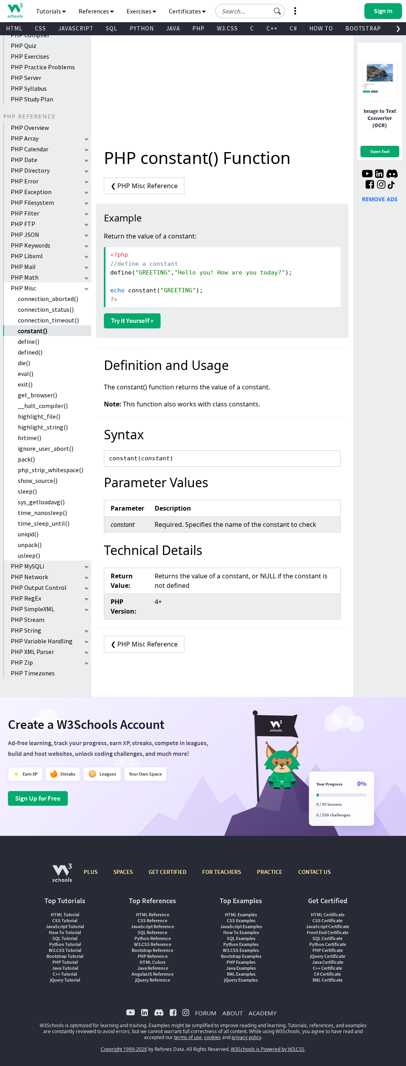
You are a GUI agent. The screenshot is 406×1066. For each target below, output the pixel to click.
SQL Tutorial (64, 938)
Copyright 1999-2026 (124, 1049)
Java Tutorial (65, 968)
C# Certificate (327, 974)
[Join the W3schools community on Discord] (392, 174)
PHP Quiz (23, 46)
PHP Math (24, 277)
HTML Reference (152, 914)
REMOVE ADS (380, 199)
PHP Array (24, 138)
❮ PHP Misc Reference (144, 185)
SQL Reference (152, 932)
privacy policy (246, 1037)
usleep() (29, 555)
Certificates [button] (185, 11)
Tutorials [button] (49, 11)
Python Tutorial (65, 944)
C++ (272, 28)
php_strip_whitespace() (50, 470)
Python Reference (152, 938)
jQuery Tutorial (65, 980)
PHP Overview (30, 128)
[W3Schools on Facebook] (370, 185)
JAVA (173, 28)
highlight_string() (43, 427)
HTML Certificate (328, 914)
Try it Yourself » (132, 320)
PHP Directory (30, 170)
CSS (40, 28)
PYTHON (142, 28)
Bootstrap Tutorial (64, 956)
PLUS (91, 871)
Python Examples (241, 944)
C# (293, 28)
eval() (25, 374)
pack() (26, 459)
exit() (25, 384)
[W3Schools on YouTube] (367, 174)
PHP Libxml (27, 256)
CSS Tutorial (64, 920)
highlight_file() (39, 416)
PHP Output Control (39, 587)
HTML (14, 28)
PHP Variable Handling (42, 641)
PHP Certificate (327, 950)
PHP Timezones (33, 673)
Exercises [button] (139, 11)
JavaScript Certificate (327, 926)
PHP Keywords (30, 245)
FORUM (205, 1013)
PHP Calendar (29, 149)
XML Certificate (327, 980)
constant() (32, 331)
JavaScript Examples (241, 926)
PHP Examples (240, 962)
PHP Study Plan (32, 99)
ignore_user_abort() (45, 448)
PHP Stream (27, 620)
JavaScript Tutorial (65, 926)
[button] (277, 11)
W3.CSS (227, 28)
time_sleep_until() (43, 523)
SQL (111, 28)
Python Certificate (327, 944)
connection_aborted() (48, 299)
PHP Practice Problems (43, 67)
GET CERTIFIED (167, 871)
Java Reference (152, 968)
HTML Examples (241, 914)
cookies (212, 1037)
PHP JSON (25, 234)
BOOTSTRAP (363, 28)
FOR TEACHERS (221, 871)
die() (24, 363)
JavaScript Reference (152, 926)
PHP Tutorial (65, 962)
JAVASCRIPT (76, 28)
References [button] (94, 11)
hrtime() (29, 438)
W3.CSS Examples (241, 950)
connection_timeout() (48, 320)
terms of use (188, 1037)
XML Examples (241, 974)
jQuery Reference (152, 980)
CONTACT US (314, 871)
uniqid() (28, 534)
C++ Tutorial (65, 974)
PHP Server (26, 78)
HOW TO (321, 28)
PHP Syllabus (29, 88)
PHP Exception (31, 192)
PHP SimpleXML (32, 609)
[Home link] (15, 10)
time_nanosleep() (42, 513)
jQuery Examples (241, 980)
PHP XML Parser (32, 652)
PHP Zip (22, 662)
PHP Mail (23, 267)
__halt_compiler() (43, 406)
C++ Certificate (327, 968)
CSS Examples (241, 920)
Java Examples (241, 968)
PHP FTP (23, 224)
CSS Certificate (327, 920)
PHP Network (29, 577)
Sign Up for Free (38, 798)
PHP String (26, 630)
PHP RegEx (26, 598)
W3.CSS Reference (152, 944)
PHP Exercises (30, 56)
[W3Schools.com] (62, 877)
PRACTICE (269, 871)
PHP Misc (23, 288)
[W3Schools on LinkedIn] (379, 174)
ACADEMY (262, 1013)
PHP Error (24, 181)
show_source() (37, 480)
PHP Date (24, 160)
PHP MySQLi (27, 566)
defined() (30, 352)
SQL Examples (241, 938)
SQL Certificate (327, 938)
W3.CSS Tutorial (65, 950)
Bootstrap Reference (152, 950)
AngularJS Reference (153, 974)
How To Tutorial (65, 932)
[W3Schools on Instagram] (381, 185)
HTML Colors (152, 962)
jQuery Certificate (327, 956)
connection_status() (46, 309)
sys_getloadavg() (41, 502)
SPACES (123, 871)
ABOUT (232, 1013)
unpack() (30, 545)
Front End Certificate (328, 932)
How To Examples (241, 932)
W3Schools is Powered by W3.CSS (267, 1049)
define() (28, 341)
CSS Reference (152, 920)
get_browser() (37, 395)
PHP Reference (153, 956)
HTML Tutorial (65, 914)
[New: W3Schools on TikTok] (391, 185)
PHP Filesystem (32, 202)
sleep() (27, 491)
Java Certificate (327, 962)
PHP (198, 28)
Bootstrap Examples (241, 956)
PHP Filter (25, 213)
